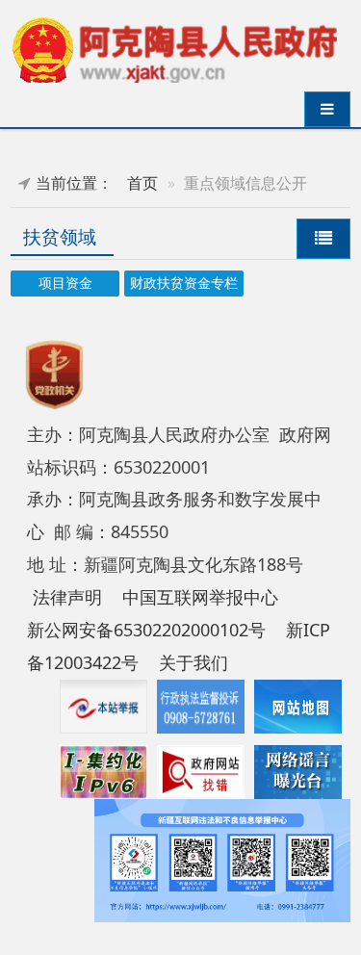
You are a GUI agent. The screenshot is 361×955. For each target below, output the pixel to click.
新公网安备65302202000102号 (146, 629)
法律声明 (67, 596)
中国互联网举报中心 (200, 596)
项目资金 (65, 283)
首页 (142, 183)
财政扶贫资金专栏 (184, 283)
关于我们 (193, 662)
